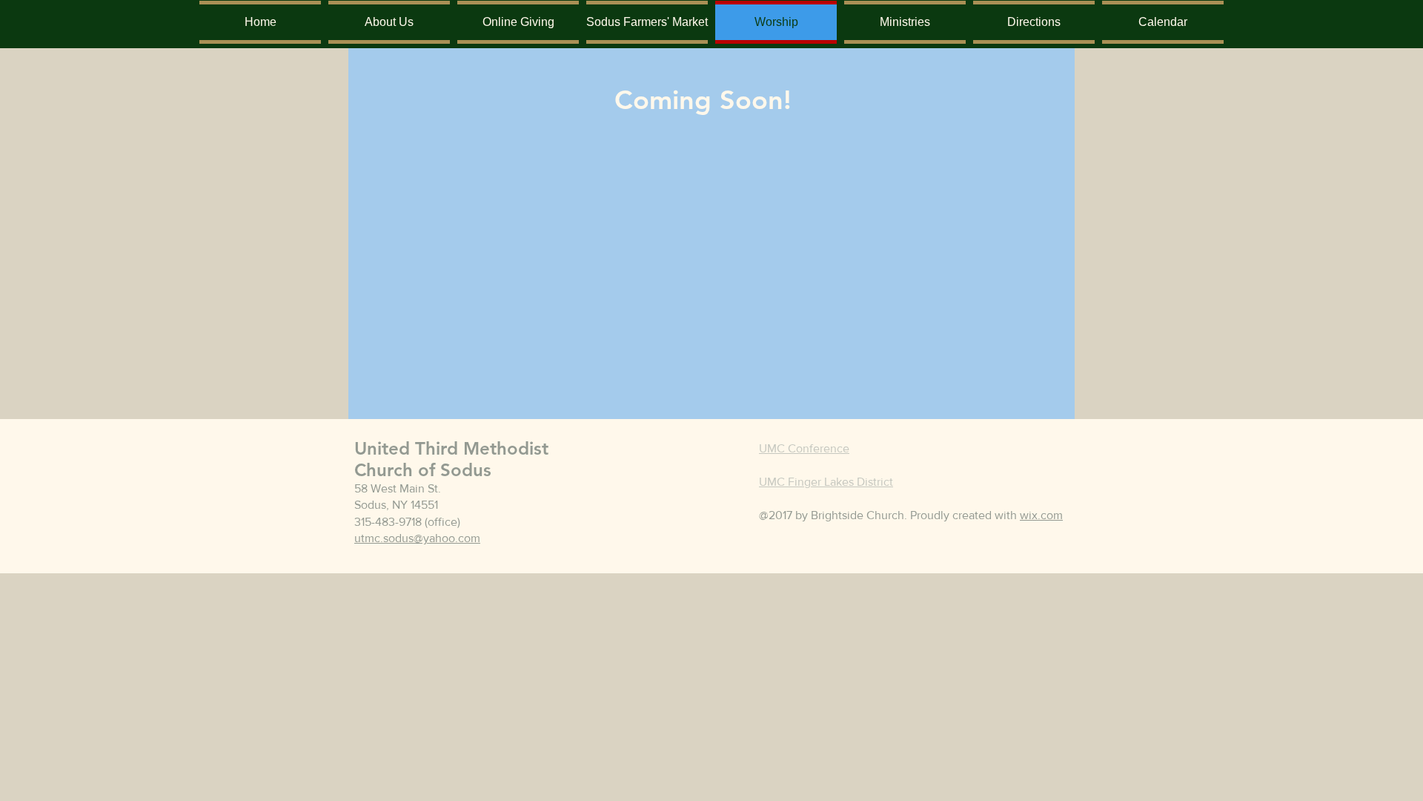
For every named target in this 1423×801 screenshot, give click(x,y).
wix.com (1041, 515)
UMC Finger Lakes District (826, 481)
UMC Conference (804, 448)
